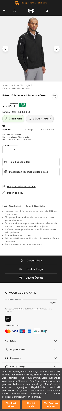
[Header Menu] (4, 11)
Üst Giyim (25, 85)
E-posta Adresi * (14, 300)
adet (7, 145)
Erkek (16, 85)
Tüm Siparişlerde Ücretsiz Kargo (34, 3)
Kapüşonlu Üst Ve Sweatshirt (16, 88)
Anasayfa (7, 85)
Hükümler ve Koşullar (34, 309)
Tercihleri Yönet (11, 405)
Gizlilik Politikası (19, 309)
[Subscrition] (8, 319)
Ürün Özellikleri (11, 206)
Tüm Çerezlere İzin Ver (51, 405)
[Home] (31, 11)
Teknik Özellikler (35, 206)
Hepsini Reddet (31, 405)
